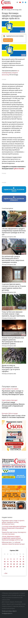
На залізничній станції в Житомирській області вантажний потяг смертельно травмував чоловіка (13, 259)
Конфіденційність (7, 613)
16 (23, 561)
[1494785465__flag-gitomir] (14, 50)
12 (11, 561)
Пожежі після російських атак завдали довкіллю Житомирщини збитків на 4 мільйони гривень (13, 341)
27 (14, 566)
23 (23, 564)
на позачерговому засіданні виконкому (10, 73)
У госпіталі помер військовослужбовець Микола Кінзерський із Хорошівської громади (13, 405)
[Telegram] (25, 2)
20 (14, 564)
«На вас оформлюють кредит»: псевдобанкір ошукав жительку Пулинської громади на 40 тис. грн (14, 232)
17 (4, 564)
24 (4, 566)
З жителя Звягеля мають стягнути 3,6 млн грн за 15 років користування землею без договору (14, 287)
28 (17, 566)
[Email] (17, 2)
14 (17, 561)
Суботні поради (13, 413)
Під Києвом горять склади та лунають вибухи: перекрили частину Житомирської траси (13, 392)
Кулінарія (5, 413)
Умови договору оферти (9, 611)
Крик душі (14, 400)
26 (11, 566)
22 (20, 564)
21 (17, 564)
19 (11, 564)
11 (7, 561)
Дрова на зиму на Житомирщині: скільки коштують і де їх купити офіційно (11, 368)
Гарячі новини (6, 389)
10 (4, 561)
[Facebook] (23, 2)
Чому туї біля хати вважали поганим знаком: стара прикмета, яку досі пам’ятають (13, 314)
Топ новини (14, 389)
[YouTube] (20, 2)
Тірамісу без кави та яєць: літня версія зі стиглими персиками (13, 416)
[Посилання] (6, 2)
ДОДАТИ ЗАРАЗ (8, 40)
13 (14, 561)
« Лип (5, 573)
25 (7, 566)
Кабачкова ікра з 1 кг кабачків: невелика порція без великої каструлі (13, 543)
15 (20, 561)
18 (7, 564)
